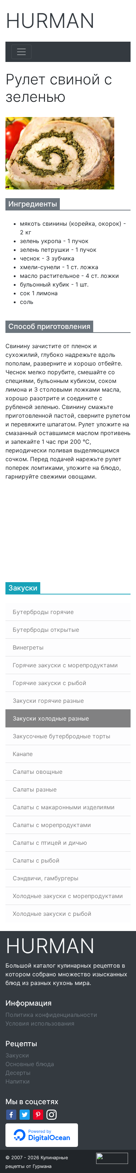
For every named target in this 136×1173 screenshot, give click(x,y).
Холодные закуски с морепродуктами (68, 895)
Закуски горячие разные (48, 700)
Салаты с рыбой (36, 860)
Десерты (17, 1072)
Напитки (17, 1081)
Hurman (50, 21)
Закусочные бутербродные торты (61, 736)
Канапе (23, 753)
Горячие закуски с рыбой (49, 682)
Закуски (17, 1055)
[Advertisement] (59, 526)
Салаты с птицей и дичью (50, 842)
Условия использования (39, 1023)
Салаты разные (35, 789)
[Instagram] (51, 1114)
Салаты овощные (37, 771)
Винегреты (28, 647)
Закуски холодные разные (51, 718)
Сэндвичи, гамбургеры (45, 878)
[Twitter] (24, 1114)
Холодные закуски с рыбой (52, 913)
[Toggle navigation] (21, 52)
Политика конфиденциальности (51, 1014)
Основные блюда (29, 1064)
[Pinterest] (38, 1114)
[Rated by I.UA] (112, 1157)
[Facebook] (11, 1114)
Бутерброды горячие (43, 611)
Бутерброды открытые (46, 629)
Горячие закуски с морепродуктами (65, 665)
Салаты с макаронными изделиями (64, 807)
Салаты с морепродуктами (52, 824)
